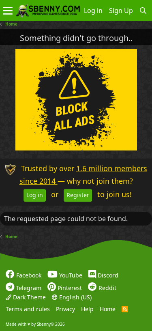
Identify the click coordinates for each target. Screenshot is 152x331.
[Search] (143, 10)
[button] (8, 10)
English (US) (75, 297)
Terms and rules (28, 309)
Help (87, 309)
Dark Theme (28, 297)
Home (108, 309)
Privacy (65, 309)
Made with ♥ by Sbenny (35, 324)
